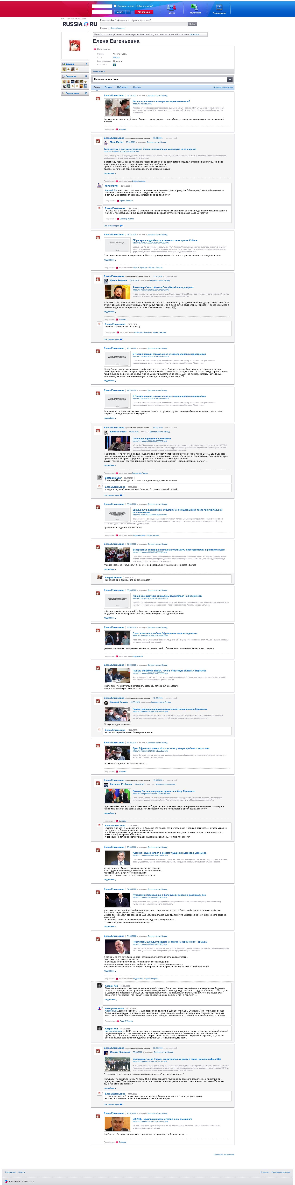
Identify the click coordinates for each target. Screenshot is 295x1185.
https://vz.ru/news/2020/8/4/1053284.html (150, 897)
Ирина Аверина (138, 181)
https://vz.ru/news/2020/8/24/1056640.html (150, 636)
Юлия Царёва (153, 535)
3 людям (122, 821)
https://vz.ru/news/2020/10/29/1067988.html (151, 356)
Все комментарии (113, 226)
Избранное (122, 87)
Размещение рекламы (281, 1172)
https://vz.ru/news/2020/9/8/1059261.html (150, 441)
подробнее (109, 173)
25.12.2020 (131, 235)
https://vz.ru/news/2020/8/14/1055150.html (150, 751)
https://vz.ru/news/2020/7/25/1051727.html (150, 1121)
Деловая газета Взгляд (157, 96)
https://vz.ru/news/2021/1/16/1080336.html (121, 151)
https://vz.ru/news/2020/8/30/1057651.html (150, 598)
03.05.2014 (194, 35)
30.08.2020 (131, 590)
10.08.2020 (131, 847)
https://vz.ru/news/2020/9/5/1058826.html (150, 552)
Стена (97, 87)
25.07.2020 (131, 1113)
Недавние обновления (223, 87)
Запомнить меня (126, 6)
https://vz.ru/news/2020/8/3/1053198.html (150, 944)
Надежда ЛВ (137, 656)
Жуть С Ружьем (140, 268)
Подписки (71, 76)
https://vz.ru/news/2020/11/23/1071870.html (151, 290)
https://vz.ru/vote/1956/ (142, 104)
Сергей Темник (126, 1021)
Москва (116, 57)
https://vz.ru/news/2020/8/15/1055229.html (150, 711)
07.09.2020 (131, 544)
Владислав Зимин (140, 473)
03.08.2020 (158, 1048)
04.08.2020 (131, 889)
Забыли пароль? (145, 6)
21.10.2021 (131, 96)
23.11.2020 (157, 276)
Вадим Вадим (139, 535)
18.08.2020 (131, 665)
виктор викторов (113, 1031)
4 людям (122, 129)
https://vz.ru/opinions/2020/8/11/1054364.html (151, 794)
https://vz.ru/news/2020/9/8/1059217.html (150, 515)
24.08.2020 (131, 627)
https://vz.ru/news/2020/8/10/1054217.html (150, 855)
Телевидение (10, 1172)
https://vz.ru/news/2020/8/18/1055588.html (150, 673)
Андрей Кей (138, 979)
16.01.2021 (158, 138)
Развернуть (98, 71)
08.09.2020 (158, 428)
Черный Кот (111, 190)
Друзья (70, 64)
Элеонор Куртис (127, 219)
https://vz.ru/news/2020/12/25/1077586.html (151, 243)
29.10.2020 (131, 348)
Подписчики (72, 93)
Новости (21, 1172)
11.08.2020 (157, 780)
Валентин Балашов (142, 332)
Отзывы (108, 87)
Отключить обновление (224, 1155)
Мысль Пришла (156, 268)
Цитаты (137, 87)
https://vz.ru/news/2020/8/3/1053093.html (150, 1061)
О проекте (265, 1172)
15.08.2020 (158, 698)
